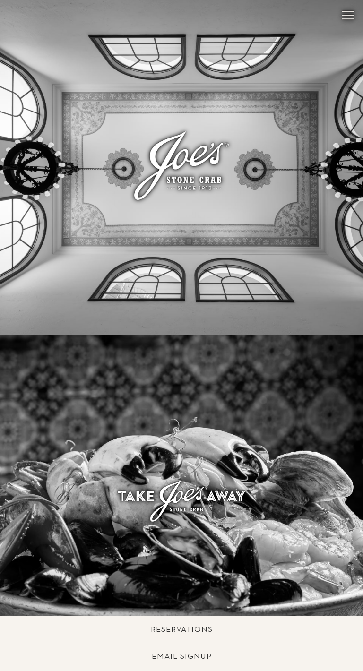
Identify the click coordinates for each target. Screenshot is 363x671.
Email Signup (182, 657)
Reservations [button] (182, 630)
